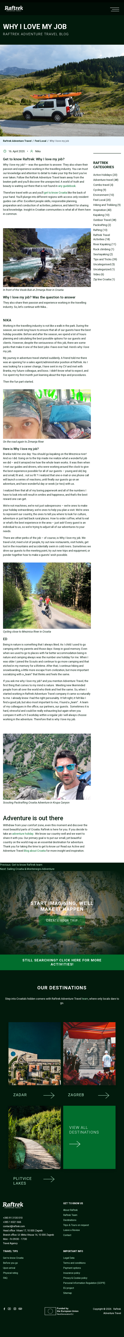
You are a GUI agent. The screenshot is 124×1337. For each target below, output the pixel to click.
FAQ (5, 1278)
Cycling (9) (99, 189)
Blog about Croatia (35, 850)
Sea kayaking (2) (103, 254)
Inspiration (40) (102, 210)
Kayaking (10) (101, 215)
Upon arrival (9, 1267)
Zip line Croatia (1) (104, 279)
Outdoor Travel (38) (104, 220)
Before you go (10, 1262)
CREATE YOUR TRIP (62, 920)
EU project (68, 1288)
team (85, 998)
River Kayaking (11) (104, 244)
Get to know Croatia (13, 1257)
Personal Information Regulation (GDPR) (84, 1283)
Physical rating (10, 1273)
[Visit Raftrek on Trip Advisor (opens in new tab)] (20, 1309)
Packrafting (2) (102, 225)
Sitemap (67, 1293)
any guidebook (67, 186)
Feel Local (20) (102, 199)
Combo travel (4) (103, 184)
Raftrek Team (70, 1215)
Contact (67, 1235)
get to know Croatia (55, 192)
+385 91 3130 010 (13, 1217)
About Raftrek (70, 1210)
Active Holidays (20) (105, 174)
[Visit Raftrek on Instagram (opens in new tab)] (15, 1309)
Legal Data (68, 1257)
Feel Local (40, 140)
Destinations (69, 1220)
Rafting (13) (100, 230)
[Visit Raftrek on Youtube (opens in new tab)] (10, 1309)
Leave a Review (71, 1230)
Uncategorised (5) (104, 264)
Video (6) (98, 274)
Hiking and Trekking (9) (107, 204)
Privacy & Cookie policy (75, 1278)
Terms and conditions (74, 1262)
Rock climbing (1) (103, 249)
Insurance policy (71, 1273)
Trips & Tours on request (76, 1225)
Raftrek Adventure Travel (17, 140)
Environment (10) (103, 194)
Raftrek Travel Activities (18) (101, 237)
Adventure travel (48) (105, 179)
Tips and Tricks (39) (105, 259)
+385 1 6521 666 (12, 1222)
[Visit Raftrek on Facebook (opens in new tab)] (5, 1309)
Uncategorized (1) (104, 269)
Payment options (72, 1267)
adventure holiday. (23, 833)
